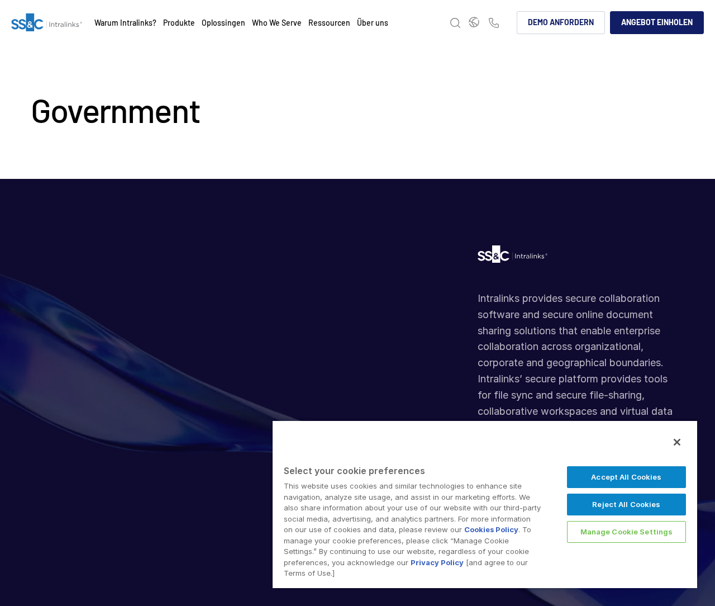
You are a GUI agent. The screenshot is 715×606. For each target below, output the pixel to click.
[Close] (677, 442)
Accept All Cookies (626, 476)
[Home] (46, 23)
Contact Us (494, 23)
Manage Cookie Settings (626, 531)
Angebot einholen (657, 22)
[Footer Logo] (512, 256)
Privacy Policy (437, 562)
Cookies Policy (491, 529)
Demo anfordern (561, 22)
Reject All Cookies (626, 504)
